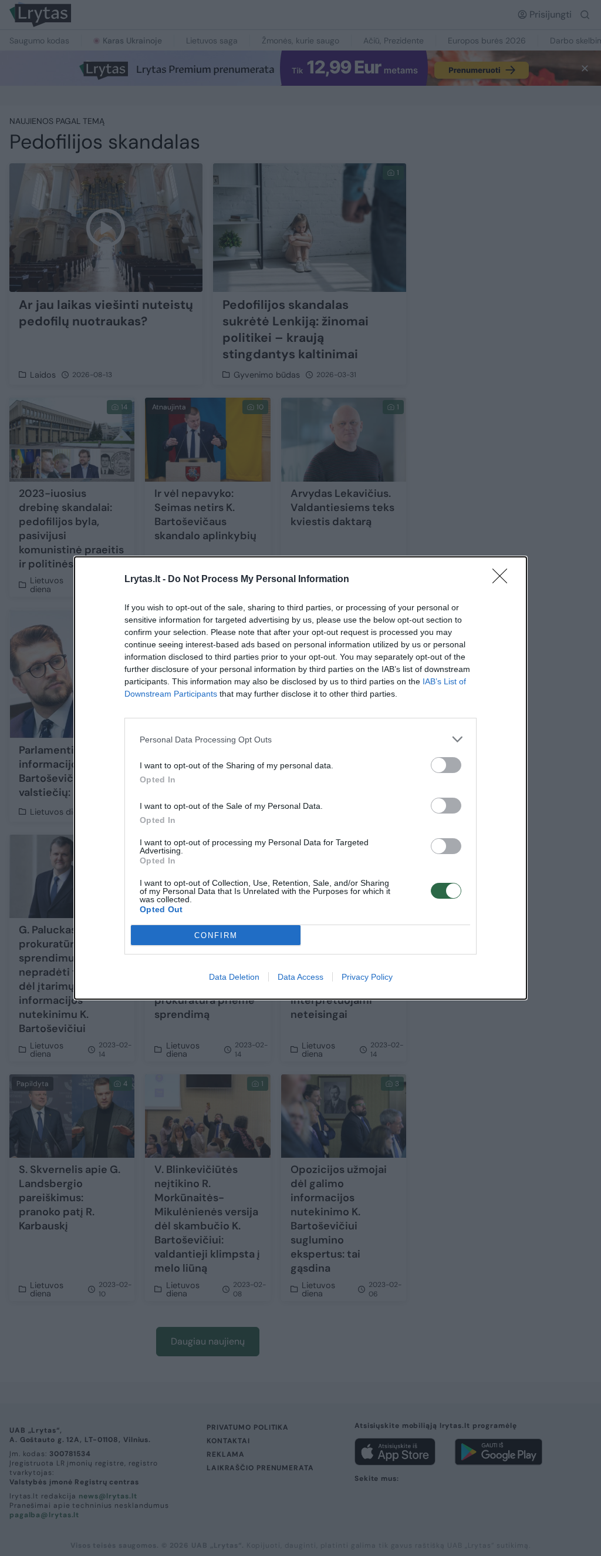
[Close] (503, 580)
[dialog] (300, 778)
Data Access (300, 977)
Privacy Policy (367, 977)
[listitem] (300, 739)
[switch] (446, 765)
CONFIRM (216, 935)
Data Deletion (234, 977)
